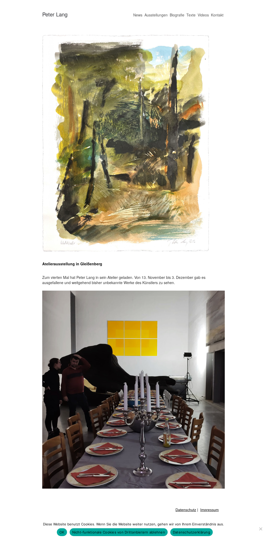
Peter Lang (55, 14)
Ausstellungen (156, 14)
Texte (191, 14)
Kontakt (217, 14)
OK (61, 532)
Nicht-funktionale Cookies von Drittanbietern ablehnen (118, 532)
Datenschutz (185, 510)
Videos (203, 14)
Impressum (209, 510)
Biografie (177, 14)
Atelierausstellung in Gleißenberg (72, 263)
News (137, 14)
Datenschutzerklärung (191, 532)
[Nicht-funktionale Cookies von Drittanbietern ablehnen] (260, 528)
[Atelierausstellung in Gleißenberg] (125, 250)
